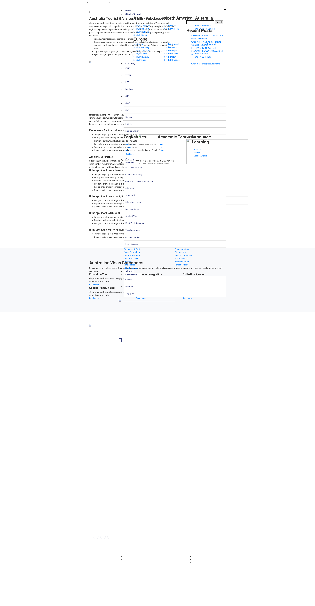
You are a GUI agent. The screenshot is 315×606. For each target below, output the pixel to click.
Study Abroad (133, 14)
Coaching (130, 63)
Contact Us (131, 274)
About (128, 271)
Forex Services (131, 244)
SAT (127, 110)
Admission (129, 188)
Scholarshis (130, 195)
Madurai (129, 286)
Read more (94, 284)
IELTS (127, 68)
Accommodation (132, 237)
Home (128, 10)
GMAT (127, 103)
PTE (127, 82)
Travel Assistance (133, 230)
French (128, 124)
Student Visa (131, 216)
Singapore (129, 293)
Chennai (128, 279)
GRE (127, 96)
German (128, 117)
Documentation (132, 209)
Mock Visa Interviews (134, 223)
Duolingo (129, 89)
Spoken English (132, 131)
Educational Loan (133, 202)
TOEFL (128, 75)
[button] (132, 571)
